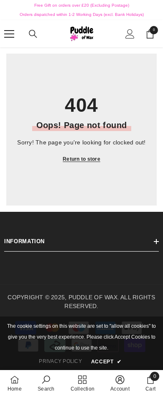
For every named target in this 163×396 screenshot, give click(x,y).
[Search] (33, 34)
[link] (46, 383)
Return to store (81, 159)
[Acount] (130, 34)
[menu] (9, 34)
